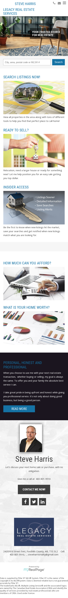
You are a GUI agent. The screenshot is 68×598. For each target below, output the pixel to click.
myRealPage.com (34, 570)
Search (59, 62)
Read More (19, 409)
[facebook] (25, 501)
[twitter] (34, 501)
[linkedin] (42, 501)
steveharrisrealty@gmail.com (43, 554)
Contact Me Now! (34, 489)
